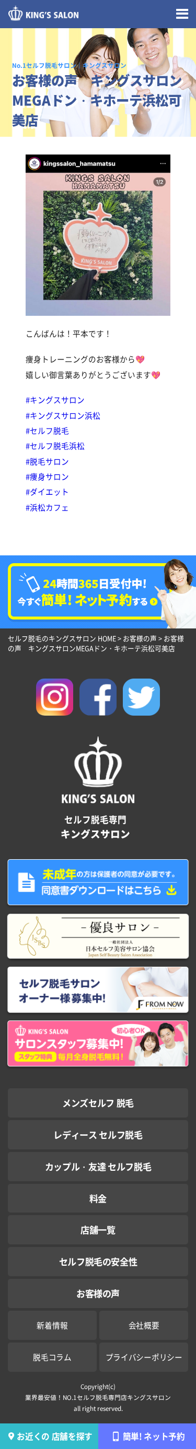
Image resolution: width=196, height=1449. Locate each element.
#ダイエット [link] (47, 491)
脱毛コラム (52, 1356)
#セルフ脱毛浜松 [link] (55, 445)
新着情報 (52, 1325)
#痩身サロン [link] (47, 476)
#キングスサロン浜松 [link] (63, 415)
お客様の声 (98, 1293)
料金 (98, 1198)
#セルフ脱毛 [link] (47, 430)
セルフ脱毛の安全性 (98, 1261)
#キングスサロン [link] (55, 399)
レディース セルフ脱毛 (97, 1134)
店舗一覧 (98, 1229)
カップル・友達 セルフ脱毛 (98, 1166)
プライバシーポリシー (144, 1356)
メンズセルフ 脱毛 (98, 1102)
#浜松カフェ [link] (47, 507)
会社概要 (144, 1325)
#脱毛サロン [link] (47, 461)
